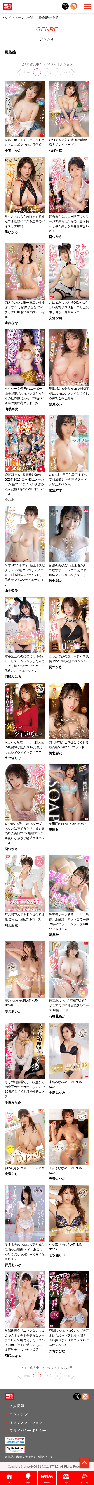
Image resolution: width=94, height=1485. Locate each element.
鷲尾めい (55, 404)
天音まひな (57, 1178)
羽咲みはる (13, 676)
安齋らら (11, 1174)
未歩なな (11, 323)
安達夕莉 (55, 318)
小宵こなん (13, 150)
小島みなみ (13, 1102)
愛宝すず (55, 490)
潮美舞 (54, 935)
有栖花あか (57, 1016)
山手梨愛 (11, 409)
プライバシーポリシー (28, 1430)
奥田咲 (54, 829)
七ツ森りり (13, 758)
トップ (6, 17)
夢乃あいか (13, 1011)
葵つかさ (55, 237)
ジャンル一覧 (24, 17)
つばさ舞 (55, 150)
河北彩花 (55, 581)
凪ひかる (11, 232)
